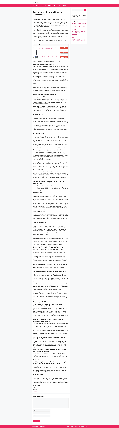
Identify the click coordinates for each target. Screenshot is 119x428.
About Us (68, 426)
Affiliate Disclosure (84, 426)
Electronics (37, 9)
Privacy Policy (77, 426)
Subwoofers (44, 5)
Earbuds (59, 5)
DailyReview (35, 2)
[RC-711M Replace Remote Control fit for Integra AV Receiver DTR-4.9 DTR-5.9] (36, 52)
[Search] (85, 10)
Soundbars (38, 5)
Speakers (64, 5)
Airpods (55, 5)
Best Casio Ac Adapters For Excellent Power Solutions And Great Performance (79, 33)
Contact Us (73, 426)
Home (33, 5)
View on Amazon (64, 47)
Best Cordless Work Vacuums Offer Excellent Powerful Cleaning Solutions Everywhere (79, 28)
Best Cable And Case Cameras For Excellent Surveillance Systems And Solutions (78, 41)
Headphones (50, 5)
